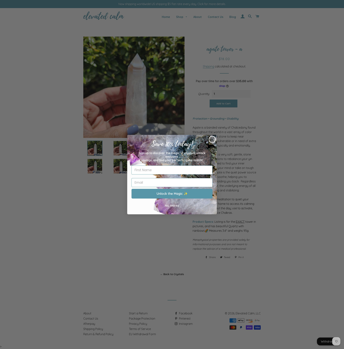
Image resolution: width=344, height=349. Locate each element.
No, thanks (172, 205)
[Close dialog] (212, 139)
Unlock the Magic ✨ (172, 194)
